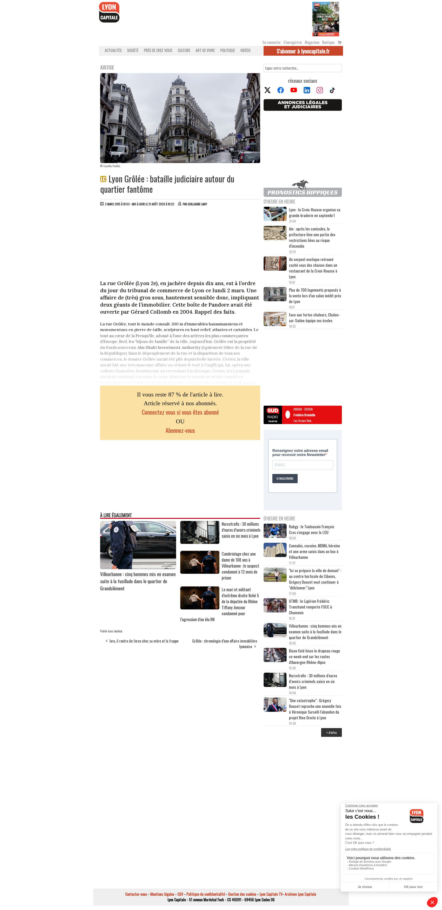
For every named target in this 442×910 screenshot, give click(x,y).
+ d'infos (331, 732)
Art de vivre (205, 50)
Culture (184, 50)
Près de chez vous (158, 50)
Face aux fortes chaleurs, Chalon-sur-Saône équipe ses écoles (314, 317)
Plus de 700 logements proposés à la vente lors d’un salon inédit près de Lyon (315, 295)
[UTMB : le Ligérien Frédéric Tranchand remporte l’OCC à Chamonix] (275, 606)
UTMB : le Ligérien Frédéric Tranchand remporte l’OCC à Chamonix (310, 606)
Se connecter (271, 42)
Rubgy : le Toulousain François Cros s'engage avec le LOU (311, 529)
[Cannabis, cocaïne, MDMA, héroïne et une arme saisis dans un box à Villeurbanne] (275, 550)
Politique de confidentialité (205, 894)
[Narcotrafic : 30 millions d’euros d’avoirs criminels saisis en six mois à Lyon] (199, 542)
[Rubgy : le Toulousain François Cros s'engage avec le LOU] (275, 531)
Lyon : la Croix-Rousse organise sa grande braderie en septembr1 (314, 212)
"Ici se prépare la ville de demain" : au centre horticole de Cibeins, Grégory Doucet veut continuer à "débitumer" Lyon (315, 579)
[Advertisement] (180, 244)
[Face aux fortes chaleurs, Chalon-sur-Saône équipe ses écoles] (275, 319)
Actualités (113, 50)
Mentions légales (162, 894)
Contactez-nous (136, 894)
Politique (227, 50)
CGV (180, 894)
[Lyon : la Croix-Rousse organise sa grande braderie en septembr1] (275, 214)
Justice (118, 631)
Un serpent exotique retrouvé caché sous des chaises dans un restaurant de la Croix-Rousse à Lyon (313, 267)
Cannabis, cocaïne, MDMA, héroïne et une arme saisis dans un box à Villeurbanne (314, 551)
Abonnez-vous (180, 430)
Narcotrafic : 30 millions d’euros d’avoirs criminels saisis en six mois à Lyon (241, 530)
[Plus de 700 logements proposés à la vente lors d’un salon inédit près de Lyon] (275, 295)
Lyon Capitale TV (271, 894)
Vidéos (245, 50)
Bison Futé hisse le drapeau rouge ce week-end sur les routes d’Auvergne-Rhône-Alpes (314, 656)
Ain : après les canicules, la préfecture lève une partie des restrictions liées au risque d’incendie (312, 237)
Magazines (312, 42)
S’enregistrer (292, 42)
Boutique (328, 42)
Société (132, 50)
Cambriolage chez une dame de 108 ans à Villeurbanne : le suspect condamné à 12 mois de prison (240, 566)
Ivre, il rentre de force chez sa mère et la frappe (144, 641)
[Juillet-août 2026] (325, 18)
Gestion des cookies (242, 894)
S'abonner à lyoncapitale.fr (303, 51)
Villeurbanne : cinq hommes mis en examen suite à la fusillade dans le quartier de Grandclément (138, 581)
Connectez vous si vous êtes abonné (180, 412)
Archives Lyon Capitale (300, 894)
